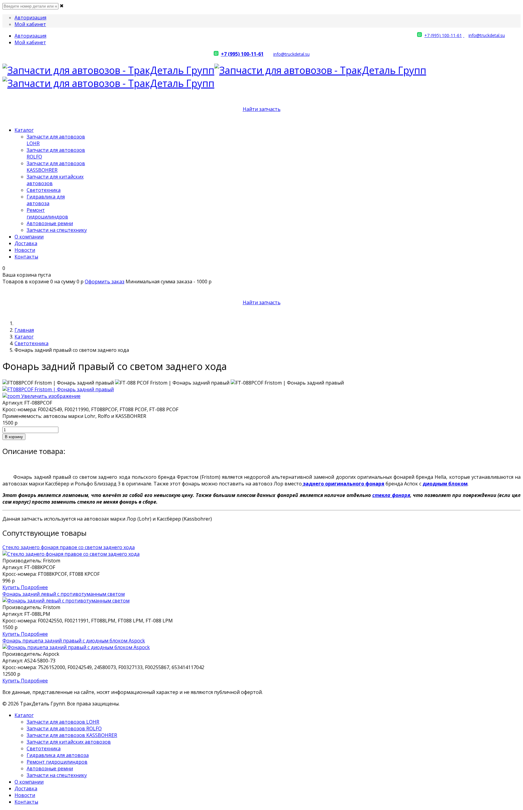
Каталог (24, 130)
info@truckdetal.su (487, 35)
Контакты (26, 256)
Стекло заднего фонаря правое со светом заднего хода (68, 547)
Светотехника (44, 190)
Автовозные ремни (50, 223)
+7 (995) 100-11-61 (443, 35)
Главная (24, 330)
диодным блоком (445, 483)
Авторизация (30, 17)
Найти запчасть (262, 109)
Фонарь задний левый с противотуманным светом (63, 594)
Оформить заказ (104, 281)
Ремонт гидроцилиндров (47, 213)
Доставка (26, 243)
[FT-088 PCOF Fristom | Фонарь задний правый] (172, 382)
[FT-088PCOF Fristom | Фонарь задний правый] (287, 382)
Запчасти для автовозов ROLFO (64, 728)
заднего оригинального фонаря (343, 483)
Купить (11, 587)
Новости (25, 250)
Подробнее (34, 587)
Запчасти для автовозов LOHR (63, 721)
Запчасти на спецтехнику (57, 230)
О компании (29, 236)
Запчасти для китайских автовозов (69, 741)
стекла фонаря (391, 495)
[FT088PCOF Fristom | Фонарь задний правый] (58, 382)
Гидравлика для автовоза (46, 200)
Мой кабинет (30, 24)
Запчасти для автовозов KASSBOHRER (56, 166)
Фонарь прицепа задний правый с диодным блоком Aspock (73, 640)
